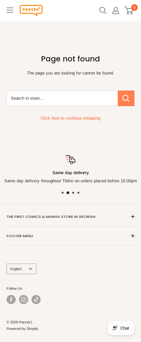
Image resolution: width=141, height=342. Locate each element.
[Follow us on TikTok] (36, 299)
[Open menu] (10, 10)
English (16, 269)
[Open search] (103, 10)
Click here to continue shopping (70, 118)
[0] (129, 10)
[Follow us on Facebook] (11, 299)
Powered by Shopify (22, 329)
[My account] (115, 10)
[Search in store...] (126, 98)
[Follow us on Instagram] (23, 299)
